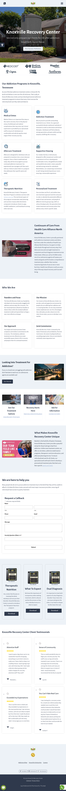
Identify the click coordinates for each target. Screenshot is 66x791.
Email (36, 514)
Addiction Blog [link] (22, 762)
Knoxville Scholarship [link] (35, 762)
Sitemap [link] (28, 780)
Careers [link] (45, 762)
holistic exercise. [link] (9, 197)
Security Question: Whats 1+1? (13, 535)
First (6, 510)
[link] (2, 45)
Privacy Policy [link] (36, 780)
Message (7, 522)
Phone (7, 514)
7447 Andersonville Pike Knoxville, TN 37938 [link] (33, 786)
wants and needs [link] (47, 465)
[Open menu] (62, 3)
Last (35, 510)
